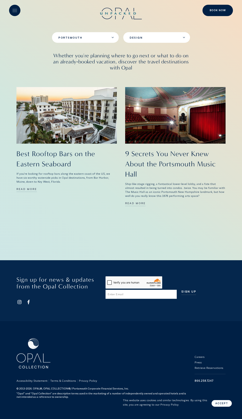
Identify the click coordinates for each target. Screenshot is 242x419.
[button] (14, 10)
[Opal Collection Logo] (103, 353)
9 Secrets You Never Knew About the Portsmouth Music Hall (170, 164)
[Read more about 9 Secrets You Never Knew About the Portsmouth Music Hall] (175, 115)
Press (198, 362)
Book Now (218, 10)
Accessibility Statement (31, 380)
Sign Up (188, 291)
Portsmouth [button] (70, 37)
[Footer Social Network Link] (19, 302)
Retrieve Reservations (209, 368)
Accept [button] (221, 403)
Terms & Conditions (63, 380)
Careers (200, 357)
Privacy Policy (88, 380)
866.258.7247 (204, 380)
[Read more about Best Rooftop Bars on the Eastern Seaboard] (66, 115)
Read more (26, 189)
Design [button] (136, 37)
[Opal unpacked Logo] (121, 10)
